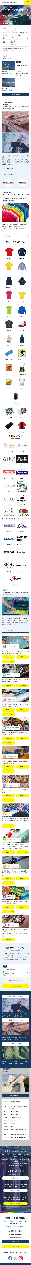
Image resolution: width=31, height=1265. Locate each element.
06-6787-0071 (17, 1234)
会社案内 (6, 1252)
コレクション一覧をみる (15, 986)
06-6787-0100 (17, 1171)
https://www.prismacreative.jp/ (19, 1134)
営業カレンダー (14, 1252)
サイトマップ (23, 1252)
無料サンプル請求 (15, 1190)
